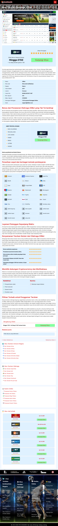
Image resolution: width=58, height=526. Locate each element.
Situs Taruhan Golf (8, 371)
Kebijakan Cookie (50, 498)
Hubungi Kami (49, 512)
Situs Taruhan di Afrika (9, 348)
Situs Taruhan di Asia (9, 346)
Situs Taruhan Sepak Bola (10, 368)
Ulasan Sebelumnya (7, 340)
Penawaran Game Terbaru (10, 400)
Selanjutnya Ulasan (51, 340)
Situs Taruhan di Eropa (9, 351)
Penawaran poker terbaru (10, 398)
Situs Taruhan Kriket (8, 373)
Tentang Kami (49, 485)
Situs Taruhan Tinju (8, 375)
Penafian (48, 501)
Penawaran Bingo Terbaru (10, 396)
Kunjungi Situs (41, 60)
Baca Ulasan (15, 418)
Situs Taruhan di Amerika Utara (11, 358)
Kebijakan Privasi (50, 489)
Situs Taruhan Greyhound (10, 378)
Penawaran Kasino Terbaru (10, 391)
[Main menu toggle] (55, 2)
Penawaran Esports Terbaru (10, 403)
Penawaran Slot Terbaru (9, 393)
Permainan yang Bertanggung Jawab (50, 507)
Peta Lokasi (49, 516)
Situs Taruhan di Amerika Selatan (11, 355)
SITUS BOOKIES (23, 525)
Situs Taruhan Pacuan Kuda (10, 380)
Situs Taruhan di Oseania (10, 353)
